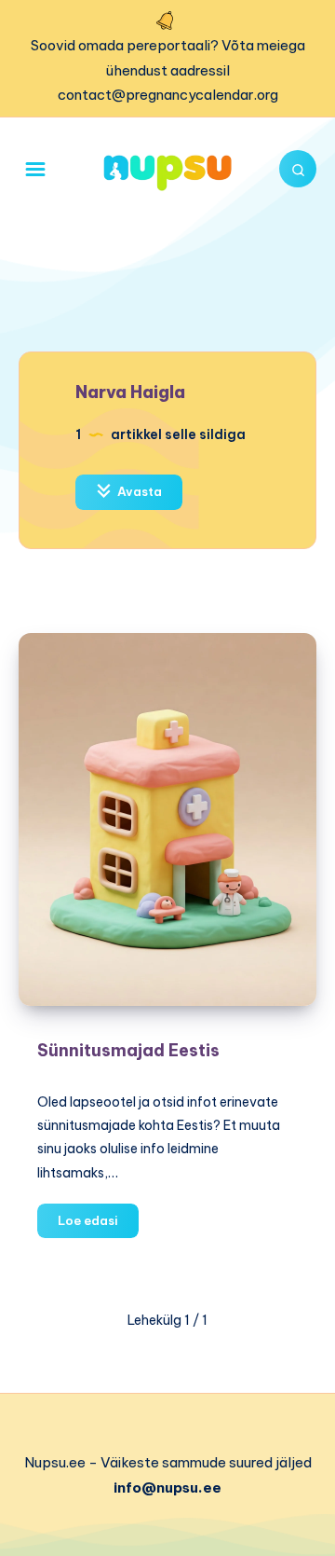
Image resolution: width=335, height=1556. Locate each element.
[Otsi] (297, 168)
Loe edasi (98, 1225)
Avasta (138, 491)
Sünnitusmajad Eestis (128, 1050)
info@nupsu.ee (167, 1487)
